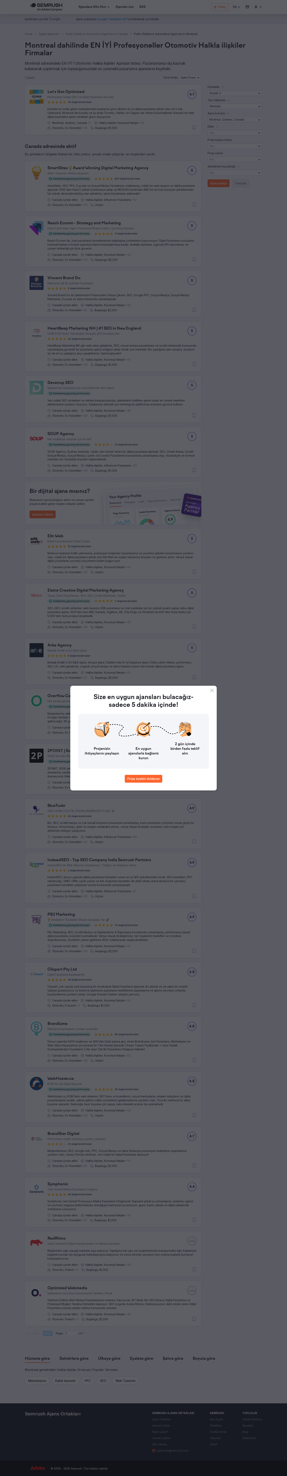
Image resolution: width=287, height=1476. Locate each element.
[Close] (212, 690)
